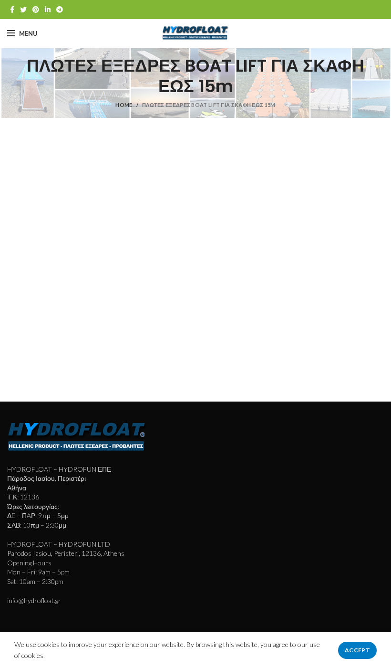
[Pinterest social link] (36, 9)
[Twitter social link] (23, 9)
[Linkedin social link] (47, 9)
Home (123, 105)
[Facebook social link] (12, 9)
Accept (357, 650)
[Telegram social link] (59, 9)
